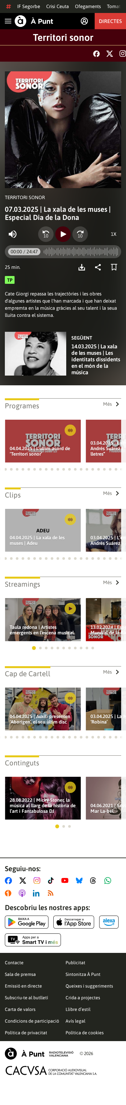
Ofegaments (88, 6)
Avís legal (75, 1021)
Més (107, 404)
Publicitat (75, 962)
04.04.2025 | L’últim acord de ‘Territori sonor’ (40, 451)
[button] (5, 469)
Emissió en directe (23, 986)
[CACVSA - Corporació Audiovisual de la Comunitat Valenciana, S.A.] (51, 1070)
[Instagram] (123, 53)
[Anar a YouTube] (66, 880)
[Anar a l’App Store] (73, 922)
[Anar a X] (24, 880)
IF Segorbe (28, 6)
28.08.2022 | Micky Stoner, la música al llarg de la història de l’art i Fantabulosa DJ (43, 805)
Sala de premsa (20, 974)
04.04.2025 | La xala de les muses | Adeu (37, 540)
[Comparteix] (99, 267)
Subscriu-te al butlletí (26, 997)
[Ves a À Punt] (34, 21)
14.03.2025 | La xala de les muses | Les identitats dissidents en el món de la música (95, 359)
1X (113, 234)
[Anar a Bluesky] (80, 880)
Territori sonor (63, 37)
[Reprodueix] (63, 234)
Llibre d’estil (78, 1009)
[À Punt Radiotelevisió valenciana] (39, 1054)
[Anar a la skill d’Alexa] (109, 922)
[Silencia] (12, 234)
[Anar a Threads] (95, 880)
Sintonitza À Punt (83, 974)
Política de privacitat (26, 1032)
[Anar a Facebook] (10, 880)
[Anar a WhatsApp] (109, 880)
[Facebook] (96, 53)
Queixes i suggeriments (89, 986)
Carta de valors (20, 1009)
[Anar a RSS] (52, 893)
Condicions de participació (32, 1021)
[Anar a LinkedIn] (37, 893)
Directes (110, 21)
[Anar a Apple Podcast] (23, 893)
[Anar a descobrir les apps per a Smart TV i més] (33, 939)
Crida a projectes (83, 997)
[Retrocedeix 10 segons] (46, 234)
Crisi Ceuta (57, 6)
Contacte (14, 962)
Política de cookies (85, 1032)
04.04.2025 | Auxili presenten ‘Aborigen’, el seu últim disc (40, 719)
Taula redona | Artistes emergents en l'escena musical (42, 629)
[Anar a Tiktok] (52, 880)
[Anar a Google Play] (26, 922)
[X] (109, 54)
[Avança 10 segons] (80, 234)
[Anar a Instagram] (38, 880)
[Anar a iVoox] (9, 893)
